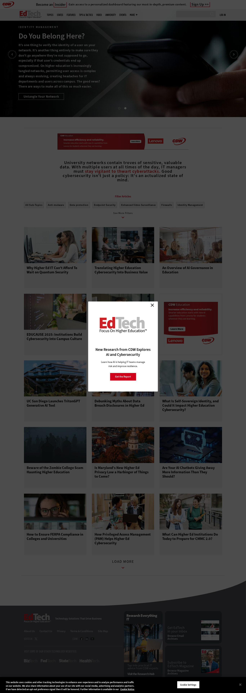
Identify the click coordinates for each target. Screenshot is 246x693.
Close (152, 305)
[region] (123, 685)
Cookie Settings (188, 684)
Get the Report (123, 376)
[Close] (240, 684)
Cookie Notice (127, 689)
